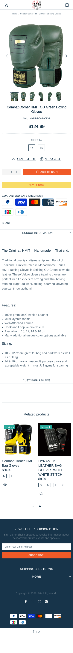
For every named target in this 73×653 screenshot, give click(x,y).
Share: (6, 222)
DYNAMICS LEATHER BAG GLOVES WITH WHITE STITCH (50, 467)
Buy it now (37, 185)
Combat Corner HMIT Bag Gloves (18, 463)
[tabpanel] (18, 459)
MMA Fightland (47, 593)
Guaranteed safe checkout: (22, 195)
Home (14, 14)
